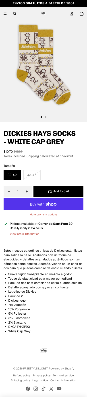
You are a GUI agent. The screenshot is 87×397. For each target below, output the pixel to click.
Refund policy (21, 375)
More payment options (43, 214)
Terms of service (63, 375)
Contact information (63, 380)
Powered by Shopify (61, 368)
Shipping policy (20, 380)
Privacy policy (41, 375)
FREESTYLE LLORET (35, 368)
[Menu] (5, 14)
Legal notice (40, 380)
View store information (24, 234)
